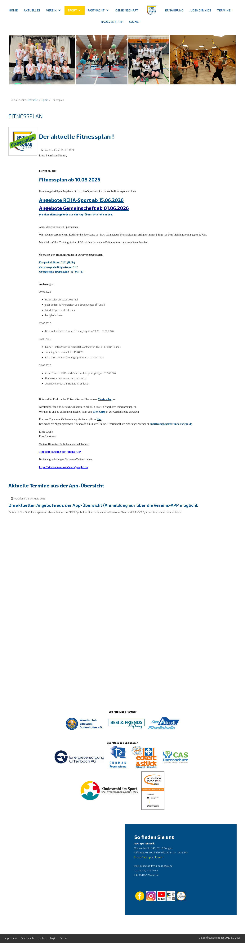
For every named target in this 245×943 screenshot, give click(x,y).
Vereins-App (105, 399)
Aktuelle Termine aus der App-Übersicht (56, 485)
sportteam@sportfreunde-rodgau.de (171, 424)
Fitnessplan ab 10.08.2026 (69, 179)
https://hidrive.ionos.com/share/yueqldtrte (63, 467)
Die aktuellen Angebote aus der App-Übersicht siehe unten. (76, 215)
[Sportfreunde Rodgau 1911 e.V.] (151, 10)
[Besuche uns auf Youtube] (161, 896)
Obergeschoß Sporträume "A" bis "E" (61, 271)
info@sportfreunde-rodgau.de (156, 866)
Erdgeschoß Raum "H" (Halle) (57, 262)
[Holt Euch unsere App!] (170, 896)
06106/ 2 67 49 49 (148, 871)
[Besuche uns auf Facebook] (140, 896)
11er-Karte (99, 411)
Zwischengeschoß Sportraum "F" (58, 267)
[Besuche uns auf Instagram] (151, 896)
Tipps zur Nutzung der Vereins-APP (60, 451)
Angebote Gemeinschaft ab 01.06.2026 (84, 208)
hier (99, 419)
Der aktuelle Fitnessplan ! (76, 136)
